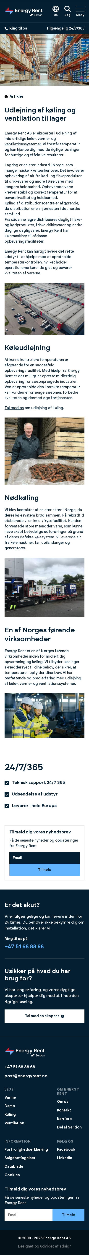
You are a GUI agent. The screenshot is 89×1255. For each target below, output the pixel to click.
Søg (68, 15)
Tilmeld (44, 870)
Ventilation (14, 1123)
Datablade (14, 1166)
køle (30, 139)
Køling (10, 1114)
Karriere (64, 1119)
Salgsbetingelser (20, 1158)
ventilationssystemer (23, 144)
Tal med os (14, 408)
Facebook (66, 1149)
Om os (62, 1101)
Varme (10, 1097)
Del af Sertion (69, 1127)
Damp (10, 1106)
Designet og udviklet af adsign (44, 1246)
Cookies (12, 1175)
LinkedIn (64, 1158)
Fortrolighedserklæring (26, 1149)
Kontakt (64, 1110)
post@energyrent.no (26, 1076)
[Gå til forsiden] (24, 11)
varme (43, 139)
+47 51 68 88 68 (24, 946)
